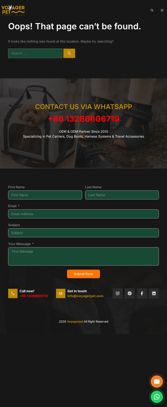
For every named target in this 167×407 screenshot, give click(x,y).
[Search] (69, 53)
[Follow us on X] (118, 293)
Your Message (19, 244)
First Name (16, 187)
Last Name (93, 187)
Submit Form (83, 274)
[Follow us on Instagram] (130, 293)
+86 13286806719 (84, 119)
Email (12, 206)
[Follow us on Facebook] (142, 293)
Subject (14, 225)
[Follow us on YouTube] (154, 293)
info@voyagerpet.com (85, 296)
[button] (152, 10)
